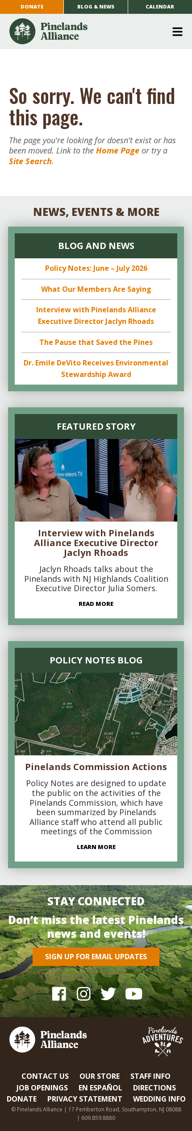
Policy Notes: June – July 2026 (96, 268)
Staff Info (150, 1076)
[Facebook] (59, 993)
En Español (100, 1088)
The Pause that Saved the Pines (96, 342)
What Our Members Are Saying (96, 289)
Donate (32, 6)
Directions (154, 1088)
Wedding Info (159, 1099)
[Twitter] (108, 993)
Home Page (117, 150)
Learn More (96, 847)
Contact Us (45, 1076)
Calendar (160, 6)
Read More (96, 604)
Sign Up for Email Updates (96, 956)
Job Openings (42, 1088)
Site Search (30, 161)
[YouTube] (133, 993)
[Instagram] (84, 993)
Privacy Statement (84, 1099)
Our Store (99, 1076)
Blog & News (95, 6)
